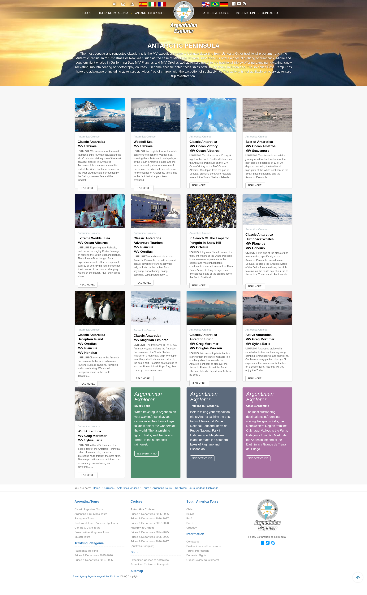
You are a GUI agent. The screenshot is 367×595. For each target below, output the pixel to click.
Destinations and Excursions (203, 546)
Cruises (109, 487)
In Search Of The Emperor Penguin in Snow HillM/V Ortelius (209, 242)
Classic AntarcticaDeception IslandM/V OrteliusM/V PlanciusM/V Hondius (91, 344)
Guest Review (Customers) (202, 559)
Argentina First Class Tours (91, 513)
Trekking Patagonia (89, 543)
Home (96, 487)
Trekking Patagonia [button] (113, 13)
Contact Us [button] (270, 13)
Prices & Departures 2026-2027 (150, 518)
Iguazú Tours (82, 536)
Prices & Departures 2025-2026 (94, 555)
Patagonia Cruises (142, 527)
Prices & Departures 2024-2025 (94, 559)
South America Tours (202, 501)
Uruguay (191, 527)
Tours (145, 487)
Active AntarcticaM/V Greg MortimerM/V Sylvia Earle (259, 339)
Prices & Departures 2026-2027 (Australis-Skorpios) (150, 543)
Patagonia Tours (84, 518)
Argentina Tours (162, 487)
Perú (189, 518)
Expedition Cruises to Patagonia (150, 564)
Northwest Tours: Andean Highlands (196, 487)
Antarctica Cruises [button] (150, 13)
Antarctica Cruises (128, 487)
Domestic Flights (196, 555)
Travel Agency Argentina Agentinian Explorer (96, 576)
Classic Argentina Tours (89, 509)
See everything (146, 453)
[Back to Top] (358, 577)
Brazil (189, 523)
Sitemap (137, 571)
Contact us (192, 541)
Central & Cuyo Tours (87, 527)
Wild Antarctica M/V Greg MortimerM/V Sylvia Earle (92, 435)
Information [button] (245, 13)
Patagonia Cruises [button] (215, 13)
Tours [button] (86, 13)
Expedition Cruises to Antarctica (150, 559)
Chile (189, 509)
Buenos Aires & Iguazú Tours (92, 532)
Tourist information (197, 550)
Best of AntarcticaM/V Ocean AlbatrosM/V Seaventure (260, 146)
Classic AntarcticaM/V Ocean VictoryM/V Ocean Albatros (204, 146)
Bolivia (190, 513)
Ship (134, 552)
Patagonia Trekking (86, 550)
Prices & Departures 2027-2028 (150, 523)
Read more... (87, 188)
